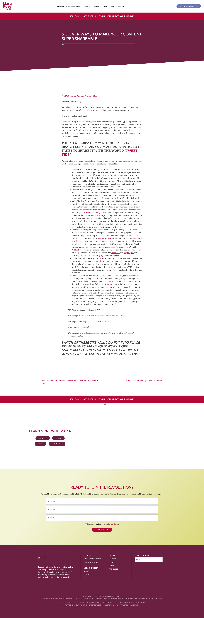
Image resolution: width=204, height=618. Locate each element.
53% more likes (104, 238)
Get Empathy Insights (188, 6)
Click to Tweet (90, 212)
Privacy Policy (113, 524)
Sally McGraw (57, 598)
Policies (112, 596)
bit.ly (77, 212)
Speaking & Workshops (93, 559)
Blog (40, 444)
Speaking (60, 6)
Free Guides (57, 444)
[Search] (160, 559)
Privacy (117, 596)
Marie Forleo (98, 258)
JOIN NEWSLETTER (102, 529)
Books (87, 6)
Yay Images (129, 253)
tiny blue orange (156, 598)
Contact (121, 6)
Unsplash (115, 253)
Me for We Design (131, 598)
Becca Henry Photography (100, 598)
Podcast (96, 6)
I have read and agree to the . (103, 524)
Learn (105, 6)
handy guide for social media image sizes (97, 247)
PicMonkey (76, 250)
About (112, 6)
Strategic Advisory (74, 6)
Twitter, (110, 284)
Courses (112, 565)
